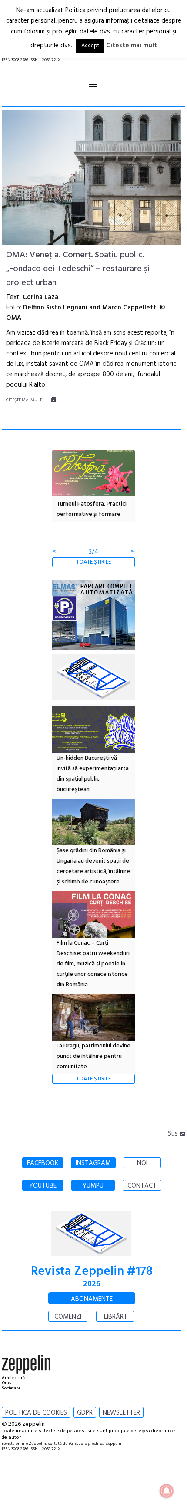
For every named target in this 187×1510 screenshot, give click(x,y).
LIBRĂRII (115, 1317)
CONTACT (142, 1186)
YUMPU (93, 1186)
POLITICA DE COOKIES (36, 1413)
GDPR (85, 1413)
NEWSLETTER (121, 1413)
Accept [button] (90, 45)
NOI (142, 1163)
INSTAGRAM (93, 1163)
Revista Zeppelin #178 (92, 1271)
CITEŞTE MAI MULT (24, 400)
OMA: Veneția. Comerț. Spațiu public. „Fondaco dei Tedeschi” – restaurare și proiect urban (78, 269)
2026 (91, 1284)
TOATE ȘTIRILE (93, 562)
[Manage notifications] (167, 1491)
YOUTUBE (43, 1186)
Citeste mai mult (131, 45)
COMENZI (67, 1317)
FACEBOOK (42, 1163)
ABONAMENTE (92, 1299)
